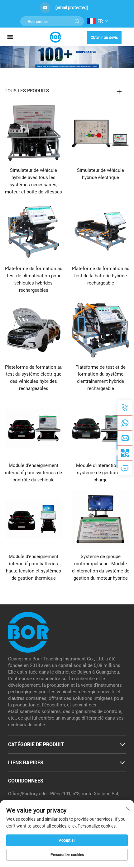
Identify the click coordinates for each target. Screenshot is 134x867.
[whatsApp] (124, 422)
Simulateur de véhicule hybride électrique (100, 173)
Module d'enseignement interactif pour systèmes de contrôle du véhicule (33, 473)
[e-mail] (124, 437)
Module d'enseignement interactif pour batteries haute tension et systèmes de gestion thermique (33, 567)
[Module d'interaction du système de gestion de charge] (100, 428)
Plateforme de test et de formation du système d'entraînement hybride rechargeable (100, 378)
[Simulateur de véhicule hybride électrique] (100, 133)
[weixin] (124, 452)
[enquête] (124, 467)
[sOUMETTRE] (77, 21)
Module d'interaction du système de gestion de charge (100, 473)
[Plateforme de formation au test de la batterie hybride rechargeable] (100, 231)
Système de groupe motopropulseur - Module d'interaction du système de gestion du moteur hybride (100, 567)
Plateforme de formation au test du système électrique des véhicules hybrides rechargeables (33, 378)
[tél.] (124, 407)
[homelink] (55, 37)
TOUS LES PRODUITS (27, 91)
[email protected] (71, 7)
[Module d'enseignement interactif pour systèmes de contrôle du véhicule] (33, 428)
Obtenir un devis (104, 37)
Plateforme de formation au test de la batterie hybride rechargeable (100, 276)
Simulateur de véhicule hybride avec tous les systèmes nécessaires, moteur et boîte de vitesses (33, 181)
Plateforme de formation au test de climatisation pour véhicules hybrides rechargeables (33, 279)
